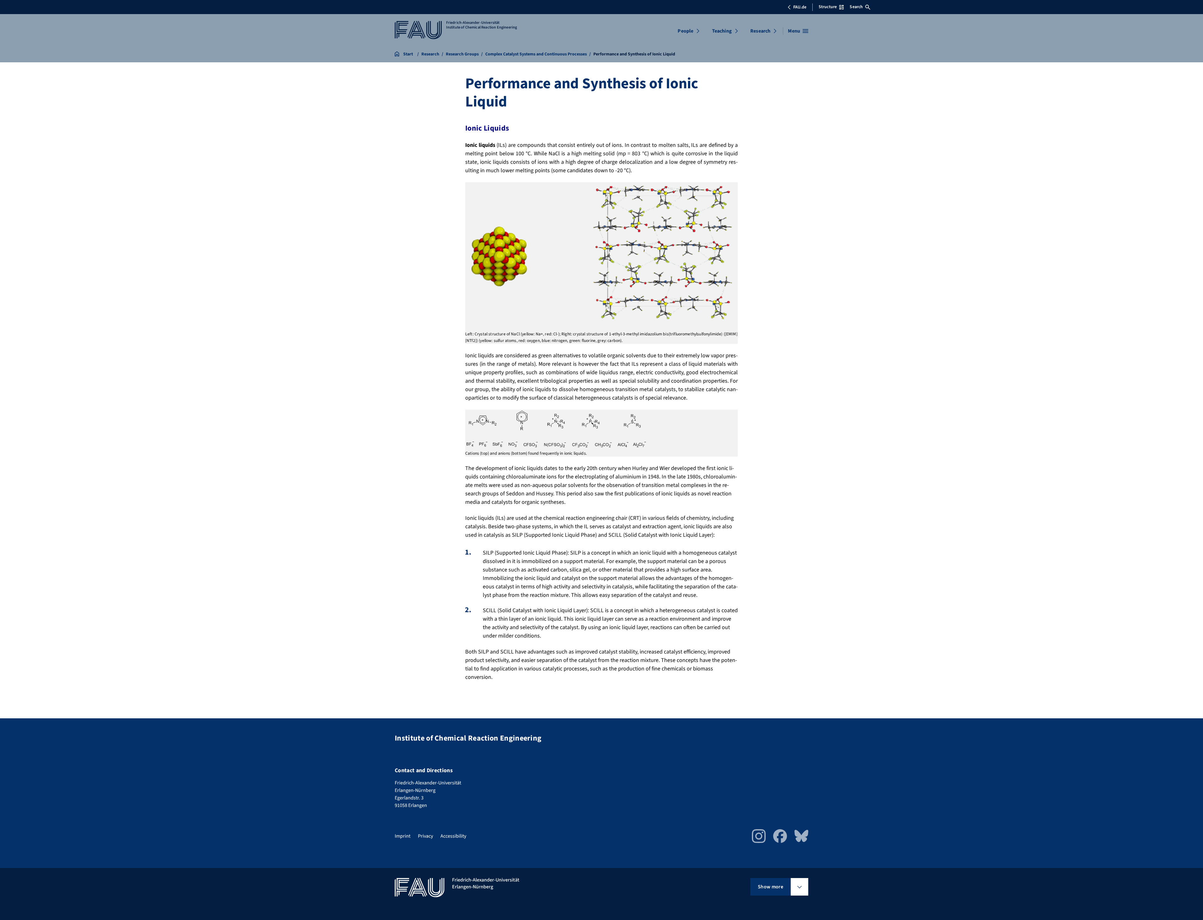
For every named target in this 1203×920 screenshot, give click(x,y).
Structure (828, 7)
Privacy (425, 836)
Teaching (722, 31)
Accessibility (453, 836)
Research (760, 31)
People (685, 31)
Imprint (402, 836)
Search (856, 7)
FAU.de (799, 7)
